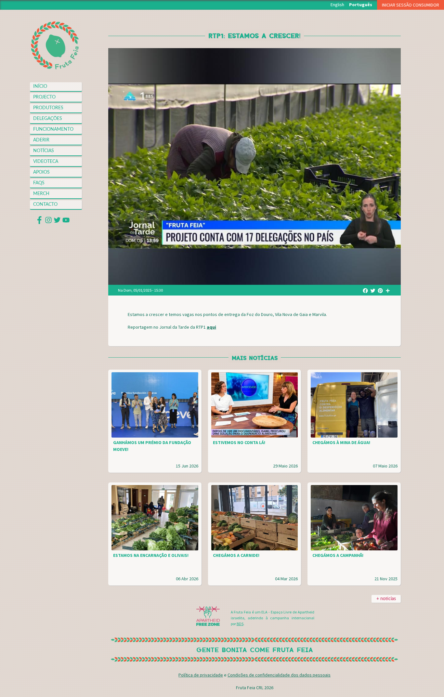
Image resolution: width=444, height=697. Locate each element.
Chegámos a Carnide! (236, 555)
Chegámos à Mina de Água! (341, 442)
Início (40, 86)
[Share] (388, 290)
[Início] (55, 45)
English (337, 4)
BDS (240, 623)
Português (360, 4)
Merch (41, 193)
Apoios (41, 172)
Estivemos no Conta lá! (239, 442)
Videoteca (45, 161)
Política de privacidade (200, 675)
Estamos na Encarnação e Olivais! (151, 555)
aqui (211, 327)
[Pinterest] (380, 290)
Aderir (41, 140)
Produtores (48, 108)
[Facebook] (365, 290)
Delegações (47, 118)
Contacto (45, 204)
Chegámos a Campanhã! (337, 555)
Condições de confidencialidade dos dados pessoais (279, 675)
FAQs (39, 183)
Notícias (43, 151)
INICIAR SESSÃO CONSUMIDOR (410, 5)
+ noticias (386, 599)
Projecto (44, 97)
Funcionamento (53, 129)
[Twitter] (373, 290)
